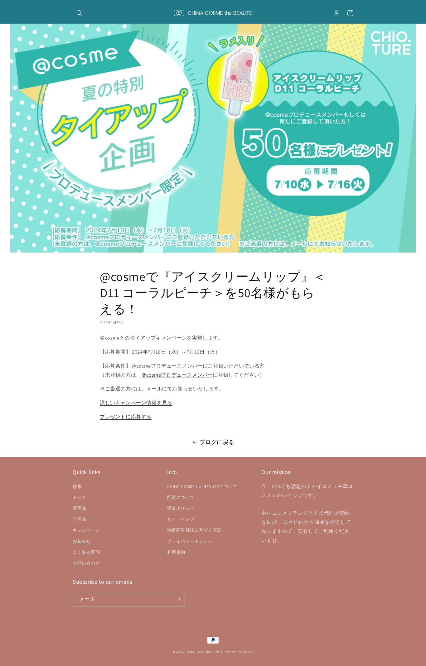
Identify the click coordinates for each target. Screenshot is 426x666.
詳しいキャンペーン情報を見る (136, 402)
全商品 (79, 519)
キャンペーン (86, 530)
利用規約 (176, 552)
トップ (79, 497)
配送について (181, 497)
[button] (79, 13)
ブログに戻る (217, 442)
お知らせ (82, 541)
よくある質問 (86, 552)
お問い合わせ (86, 563)
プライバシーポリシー (190, 541)
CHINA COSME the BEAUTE (204, 652)
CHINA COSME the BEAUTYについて (202, 486)
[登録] (178, 599)
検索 (77, 486)
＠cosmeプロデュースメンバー (177, 375)
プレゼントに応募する (126, 416)
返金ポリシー (181, 508)
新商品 (79, 508)
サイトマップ (181, 519)
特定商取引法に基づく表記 (194, 530)
